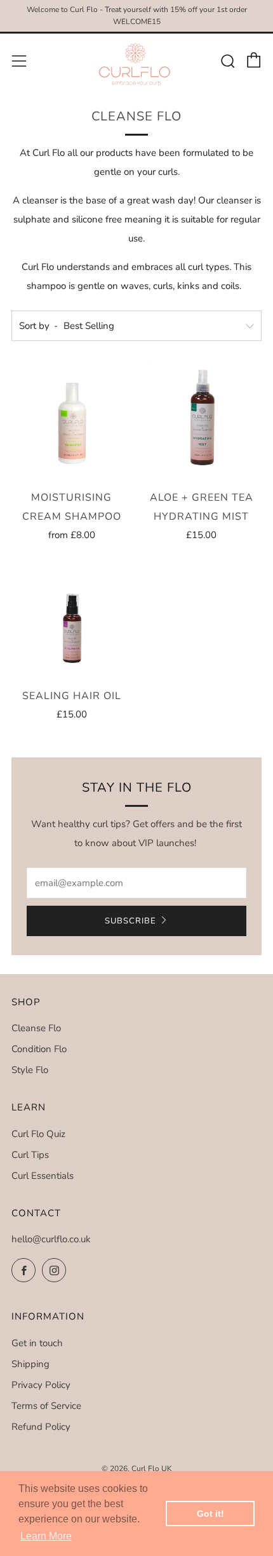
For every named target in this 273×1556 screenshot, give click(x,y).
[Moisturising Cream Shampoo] (71, 420)
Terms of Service (46, 1405)
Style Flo (29, 1070)
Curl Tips (30, 1154)
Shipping (30, 1364)
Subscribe (130, 921)
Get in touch (37, 1343)
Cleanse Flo (36, 1028)
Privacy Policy (40, 1385)
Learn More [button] (46, 1536)
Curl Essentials (42, 1175)
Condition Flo (39, 1049)
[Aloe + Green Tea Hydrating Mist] (202, 420)
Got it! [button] (210, 1513)
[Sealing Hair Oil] (71, 619)
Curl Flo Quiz (38, 1134)
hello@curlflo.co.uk (51, 1239)
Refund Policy (40, 1426)
